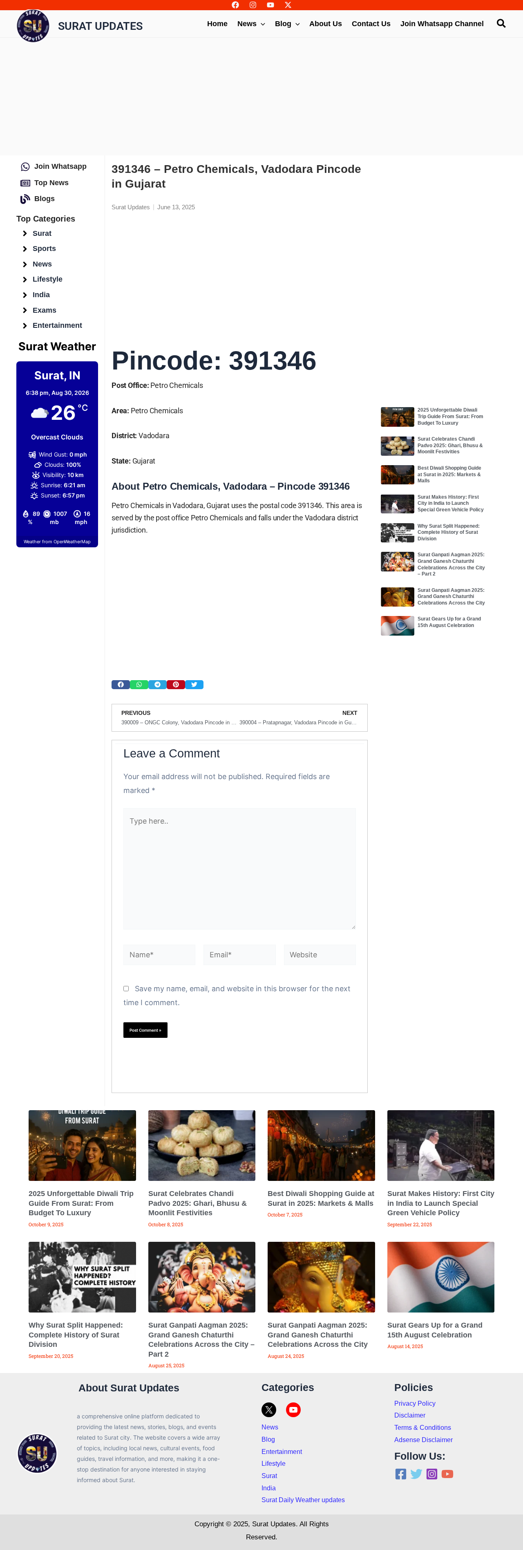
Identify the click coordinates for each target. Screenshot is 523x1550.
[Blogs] (25, 199)
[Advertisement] (261, 96)
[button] (121, 684)
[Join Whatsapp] (25, 167)
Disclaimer (409, 1415)
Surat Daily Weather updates (303, 1499)
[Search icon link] (502, 25)
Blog (268, 1439)
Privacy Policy (415, 1403)
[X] (269, 1409)
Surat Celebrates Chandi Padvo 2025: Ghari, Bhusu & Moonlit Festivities (450, 445)
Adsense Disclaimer (423, 1439)
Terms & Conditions (422, 1427)
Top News (51, 183)
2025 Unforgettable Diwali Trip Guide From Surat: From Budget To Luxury (450, 416)
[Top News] (25, 183)
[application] (261, 23)
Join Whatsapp (60, 166)
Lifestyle (274, 1463)
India (269, 1488)
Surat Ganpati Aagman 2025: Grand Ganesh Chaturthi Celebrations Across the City (451, 596)
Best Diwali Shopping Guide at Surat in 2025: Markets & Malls (449, 474)
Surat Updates (100, 26)
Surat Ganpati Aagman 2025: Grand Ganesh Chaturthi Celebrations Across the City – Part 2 (451, 564)
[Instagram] (253, 5)
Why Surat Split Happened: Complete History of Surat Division (449, 532)
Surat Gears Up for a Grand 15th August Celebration (449, 622)
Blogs (44, 199)
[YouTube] (270, 5)
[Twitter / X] (288, 5)
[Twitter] (416, 1474)
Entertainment (282, 1451)
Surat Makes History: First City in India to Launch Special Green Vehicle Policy (451, 503)
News (270, 1427)
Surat (269, 1475)
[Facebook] (235, 5)
